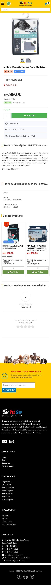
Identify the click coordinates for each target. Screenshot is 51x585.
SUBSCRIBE (9, 390)
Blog (3, 460)
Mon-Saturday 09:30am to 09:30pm (17, 558)
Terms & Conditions (9, 524)
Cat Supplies (6, 485)
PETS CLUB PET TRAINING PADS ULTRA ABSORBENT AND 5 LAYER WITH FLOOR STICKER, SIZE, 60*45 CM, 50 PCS (37, 250)
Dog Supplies (6, 482)
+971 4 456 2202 (10, 546)
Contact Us (6, 463)
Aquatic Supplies (8, 488)
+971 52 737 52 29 (11, 549)
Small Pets (6, 497)
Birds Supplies (7, 494)
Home (4, 457)
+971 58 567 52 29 (11, 552)
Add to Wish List (11, 85)
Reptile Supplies (7, 500)
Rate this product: (25, 323)
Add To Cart (14, 272)
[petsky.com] (25, 3)
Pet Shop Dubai (7, 466)
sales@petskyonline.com (13, 555)
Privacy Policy (7, 521)
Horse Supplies (7, 491)
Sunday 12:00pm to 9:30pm (14, 561)
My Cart (5, 518)
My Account (6, 515)
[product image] (25, 34)
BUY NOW (30, 116)
